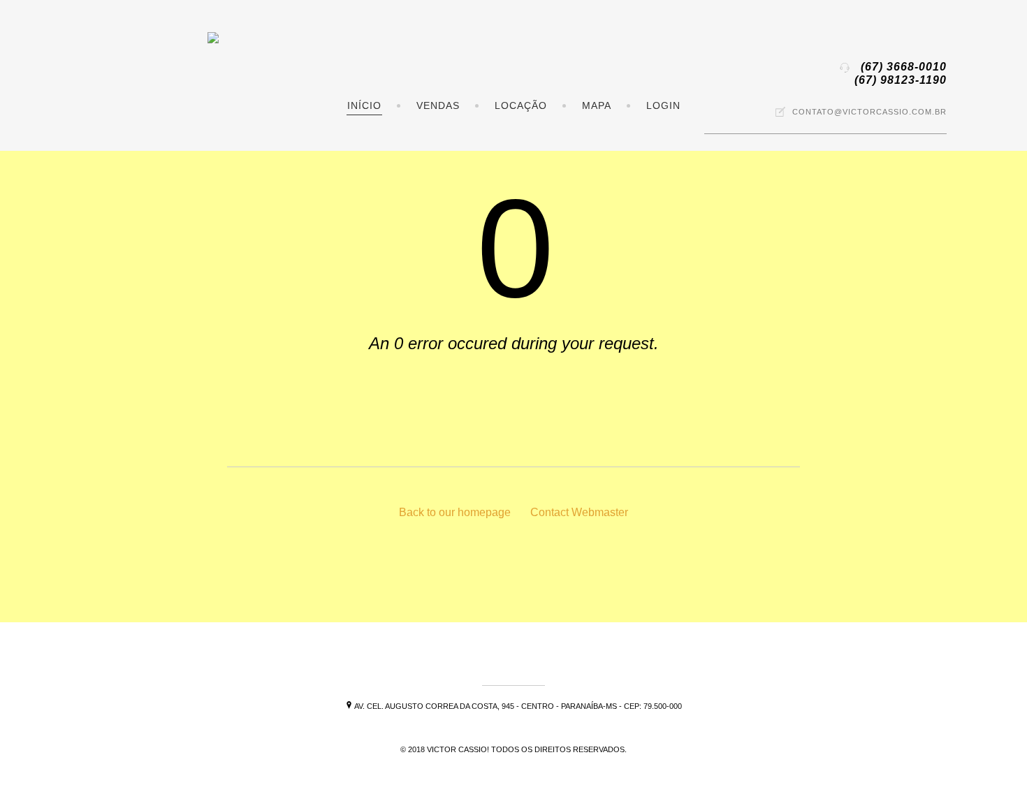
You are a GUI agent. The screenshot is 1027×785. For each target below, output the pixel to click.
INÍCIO (364, 105)
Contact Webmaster (579, 512)
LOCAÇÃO (521, 105)
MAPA (596, 105)
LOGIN (663, 105)
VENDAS (438, 105)
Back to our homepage (455, 512)
